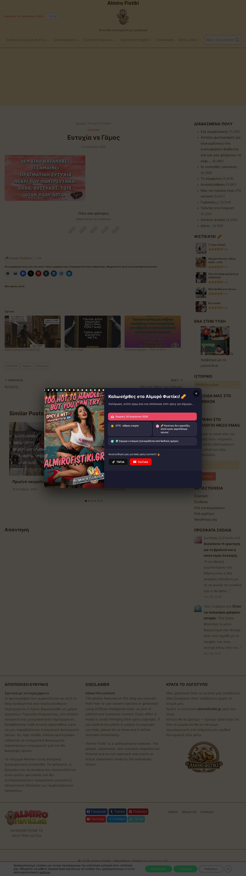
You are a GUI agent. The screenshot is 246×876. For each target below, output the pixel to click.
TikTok (120, 461)
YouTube (143, 461)
